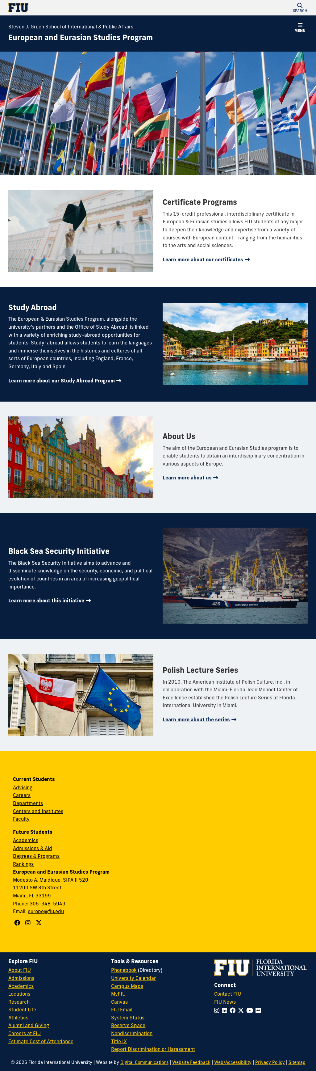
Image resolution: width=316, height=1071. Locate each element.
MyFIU (118, 994)
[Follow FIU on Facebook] (234, 1010)
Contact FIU (227, 994)
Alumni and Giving (28, 1025)
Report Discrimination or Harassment (153, 1049)
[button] (300, 8)
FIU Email (121, 1009)
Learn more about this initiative (46, 600)
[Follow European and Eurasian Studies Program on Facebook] (18, 923)
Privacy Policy (270, 1062)
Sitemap (297, 1062)
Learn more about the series (196, 719)
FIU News (225, 1002)
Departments (28, 803)
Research (19, 1002)
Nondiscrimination (131, 1033)
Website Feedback (191, 1062)
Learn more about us (187, 477)
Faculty (21, 819)
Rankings (23, 864)
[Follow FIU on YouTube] (251, 1010)
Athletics (18, 1017)
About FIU (19, 970)
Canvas (119, 1002)
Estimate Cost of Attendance (40, 1041)
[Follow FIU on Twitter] (242, 1010)
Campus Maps (127, 986)
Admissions (21, 978)
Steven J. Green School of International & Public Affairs (70, 26)
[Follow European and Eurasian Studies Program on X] (39, 923)
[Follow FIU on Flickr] (259, 1010)
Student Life (22, 1009)
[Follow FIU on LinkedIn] (226, 1010)
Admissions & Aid (32, 848)
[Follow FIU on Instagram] (218, 1010)
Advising (22, 787)
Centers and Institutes (38, 811)
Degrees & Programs (36, 856)
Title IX (119, 1041)
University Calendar (133, 978)
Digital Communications (144, 1062)
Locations (19, 994)
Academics (25, 840)
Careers (22, 795)
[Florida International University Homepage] (83, 7)
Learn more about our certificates (203, 259)
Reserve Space (128, 1025)
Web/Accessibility (233, 1062)
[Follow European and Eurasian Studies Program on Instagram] (28, 923)
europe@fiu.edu (46, 911)
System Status (127, 1017)
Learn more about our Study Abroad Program (61, 380)
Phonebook (124, 970)
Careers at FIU (24, 1033)
